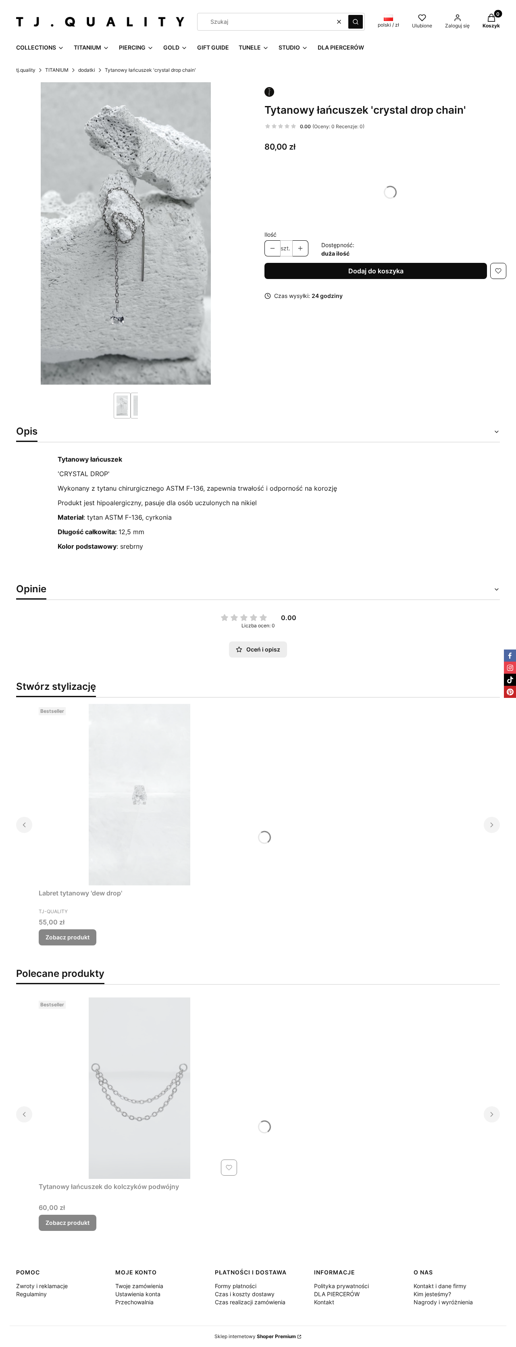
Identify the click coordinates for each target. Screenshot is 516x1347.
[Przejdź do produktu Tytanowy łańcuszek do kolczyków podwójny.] (139, 1088)
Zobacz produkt (67, 937)
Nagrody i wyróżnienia (443, 1302)
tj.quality (25, 70)
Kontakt (324, 1302)
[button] (355, 22)
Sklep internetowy (255, 1336)
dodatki (86, 70)
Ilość (270, 234)
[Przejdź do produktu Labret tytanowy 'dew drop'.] (139, 794)
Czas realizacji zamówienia (250, 1302)
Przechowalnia (134, 1302)
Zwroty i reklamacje (42, 1285)
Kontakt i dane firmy (440, 1285)
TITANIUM (57, 70)
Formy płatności (235, 1285)
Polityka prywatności (341, 1285)
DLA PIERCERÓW (337, 1294)
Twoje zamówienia (139, 1285)
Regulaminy (31, 1294)
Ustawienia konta (137, 1294)
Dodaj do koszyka (376, 271)
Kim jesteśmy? (432, 1294)
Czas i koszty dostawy (245, 1294)
